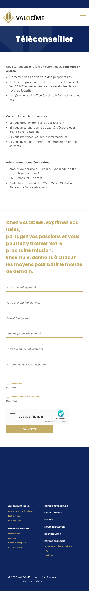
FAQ (46, 550)
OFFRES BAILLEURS (18, 528)
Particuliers (14, 533)
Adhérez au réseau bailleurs (59, 546)
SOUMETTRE (30, 429)
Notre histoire (15, 516)
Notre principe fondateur (21, 511)
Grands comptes (17, 542)
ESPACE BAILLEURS (54, 541)
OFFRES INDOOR (53, 512)
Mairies (12, 538)
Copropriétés (15, 547)
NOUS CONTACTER (54, 527)
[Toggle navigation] (83, 17)
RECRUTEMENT (52, 534)
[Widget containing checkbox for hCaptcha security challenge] (37, 416)
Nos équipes (15, 520)
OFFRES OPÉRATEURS (56, 506)
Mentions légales (32, 580)
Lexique (48, 555)
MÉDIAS (48, 519)
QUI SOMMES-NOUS (19, 506)
